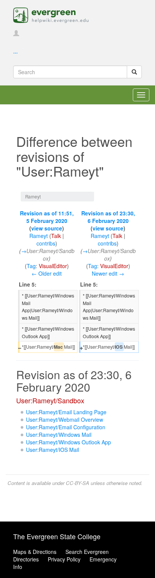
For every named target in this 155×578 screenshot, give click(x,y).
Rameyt (38, 235)
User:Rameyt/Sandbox (50, 400)
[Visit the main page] (50, 14)
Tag (31, 266)
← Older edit (47, 273)
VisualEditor (53, 266)
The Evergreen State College (56, 536)
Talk (56, 235)
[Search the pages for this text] (134, 72)
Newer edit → (108, 273)
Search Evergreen (87, 551)
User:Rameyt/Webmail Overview (64, 419)
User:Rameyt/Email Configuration (65, 427)
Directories (26, 559)
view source (46, 228)
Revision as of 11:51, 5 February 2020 (47, 216)
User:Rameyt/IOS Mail (52, 449)
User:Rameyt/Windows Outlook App (68, 442)
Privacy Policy (64, 559)
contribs (45, 243)
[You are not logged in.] (16, 33)
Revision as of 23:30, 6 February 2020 (108, 216)
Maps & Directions (34, 551)
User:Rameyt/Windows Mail (58, 434)
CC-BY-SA (77, 482)
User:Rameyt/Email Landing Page (66, 412)
